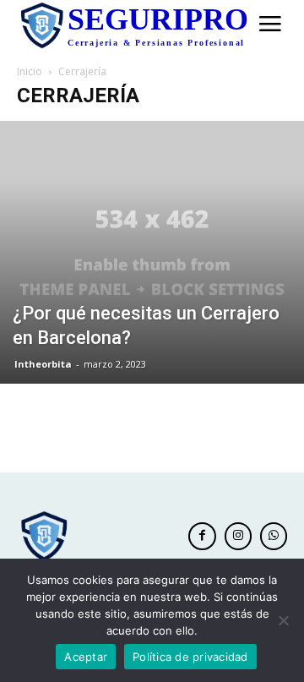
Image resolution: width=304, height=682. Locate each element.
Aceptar (85, 656)
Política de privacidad (190, 656)
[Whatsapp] (273, 535)
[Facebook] (201, 535)
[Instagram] (238, 535)
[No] (282, 620)
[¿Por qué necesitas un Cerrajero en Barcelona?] (152, 252)
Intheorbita (43, 363)
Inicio (29, 71)
